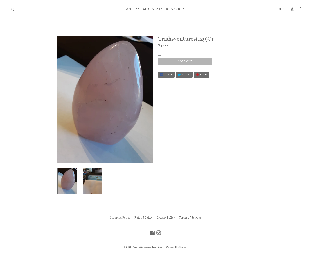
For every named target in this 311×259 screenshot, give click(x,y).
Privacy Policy (166, 218)
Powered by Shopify (177, 247)
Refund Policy (143, 218)
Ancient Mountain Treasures (155, 9)
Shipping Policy (120, 218)
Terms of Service (190, 218)
